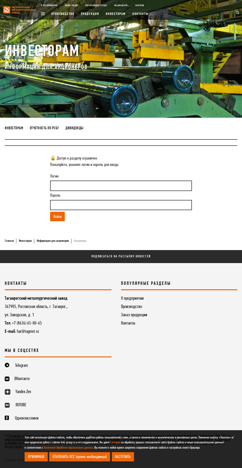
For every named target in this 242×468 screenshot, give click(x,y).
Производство (62, 14)
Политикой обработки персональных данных (68, 448)
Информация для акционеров (53, 241)
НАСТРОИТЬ (123, 457)
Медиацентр (121, 5)
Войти (57, 216)
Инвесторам (116, 14)
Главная (9, 241)
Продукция (90, 14)
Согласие (115, 442)
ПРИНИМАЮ (36, 457)
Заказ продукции (134, 315)
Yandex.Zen (23, 392)
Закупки (139, 5)
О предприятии (49, 5)
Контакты (140, 14)
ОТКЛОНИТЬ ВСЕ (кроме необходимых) (79, 457)
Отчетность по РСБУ (44, 128)
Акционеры (80, 241)
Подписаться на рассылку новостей (120, 256)
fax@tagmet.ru (28, 331)
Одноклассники (27, 418)
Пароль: (55, 195)
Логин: (54, 176)
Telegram (21, 365)
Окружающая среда (96, 5)
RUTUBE (21, 405)
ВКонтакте (22, 379)
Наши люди (71, 5)
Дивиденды (74, 128)
